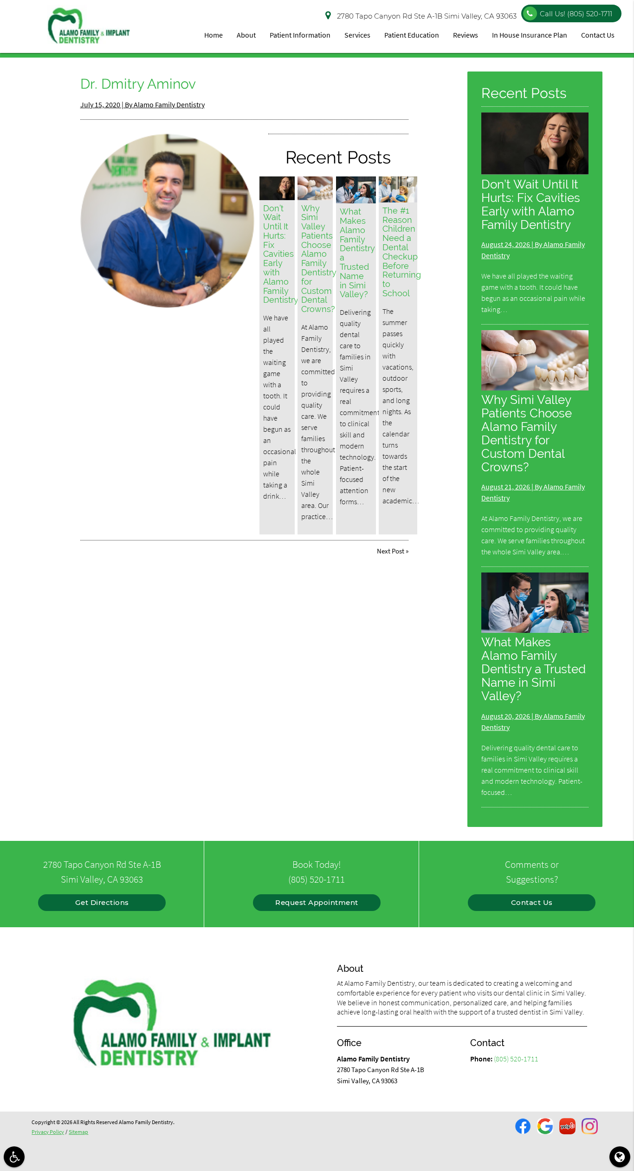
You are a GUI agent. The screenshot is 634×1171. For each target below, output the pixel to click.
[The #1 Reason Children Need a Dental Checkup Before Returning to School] (398, 189)
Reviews (465, 34)
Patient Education (411, 34)
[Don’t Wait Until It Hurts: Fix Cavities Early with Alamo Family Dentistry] (277, 188)
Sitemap (78, 1131)
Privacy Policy (48, 1131)
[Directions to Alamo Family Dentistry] (328, 14)
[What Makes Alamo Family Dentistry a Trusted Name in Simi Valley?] (356, 189)
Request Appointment (316, 902)
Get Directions (102, 902)
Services (357, 34)
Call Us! (576, 13)
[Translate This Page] (619, 1156)
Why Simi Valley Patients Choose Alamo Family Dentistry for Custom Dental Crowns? (318, 258)
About (246, 34)
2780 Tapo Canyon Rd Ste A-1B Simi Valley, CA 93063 (427, 16)
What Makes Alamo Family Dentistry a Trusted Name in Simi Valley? (357, 253)
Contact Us (598, 34)
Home (213, 34)
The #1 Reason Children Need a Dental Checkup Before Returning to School (401, 252)
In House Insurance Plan (529, 34)
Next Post (390, 550)
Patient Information (300, 34)
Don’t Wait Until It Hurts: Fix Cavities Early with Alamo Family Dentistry (280, 254)
